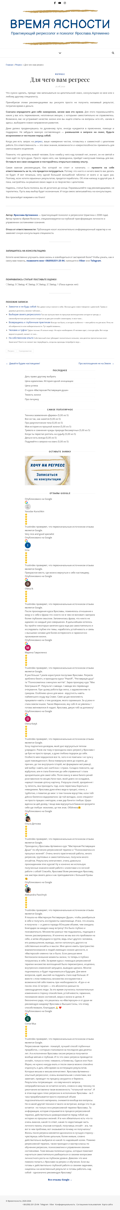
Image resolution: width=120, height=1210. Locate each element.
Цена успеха (31, 385)
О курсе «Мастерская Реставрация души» (46, 390)
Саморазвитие (25, 351)
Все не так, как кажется (37, 418)
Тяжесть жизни (33, 394)
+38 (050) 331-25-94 (31, 1204)
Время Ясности (60, 25)
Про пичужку (32, 399)
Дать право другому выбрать (40, 376)
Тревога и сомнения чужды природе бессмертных (52, 430)
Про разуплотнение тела (38, 422)
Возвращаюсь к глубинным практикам (29, 322)
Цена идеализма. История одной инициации (49, 381)
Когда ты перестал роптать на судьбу (45, 433)
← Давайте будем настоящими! (23, 363)
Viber (82, 260)
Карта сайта (107, 1204)
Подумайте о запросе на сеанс (41, 441)
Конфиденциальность (65, 1204)
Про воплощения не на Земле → (96, 363)
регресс (39, 141)
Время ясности (14, 1201)
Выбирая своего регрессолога (25, 314)
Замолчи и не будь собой (22, 306)
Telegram (96, 260)
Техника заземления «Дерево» (41, 415)
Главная (9, 65)
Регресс (18, 65)
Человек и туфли (18, 330)
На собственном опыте (21, 337)
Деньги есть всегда (35, 437)
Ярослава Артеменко (26, 214)
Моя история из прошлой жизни (42, 426)
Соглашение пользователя (88, 1204)
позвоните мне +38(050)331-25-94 (45, 260)
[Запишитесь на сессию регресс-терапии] (60, 470)
